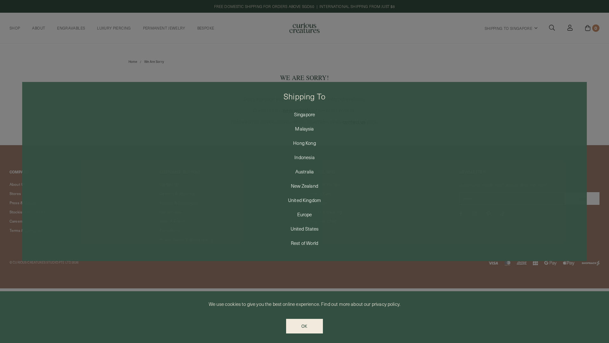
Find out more (335, 304)
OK (304, 326)
